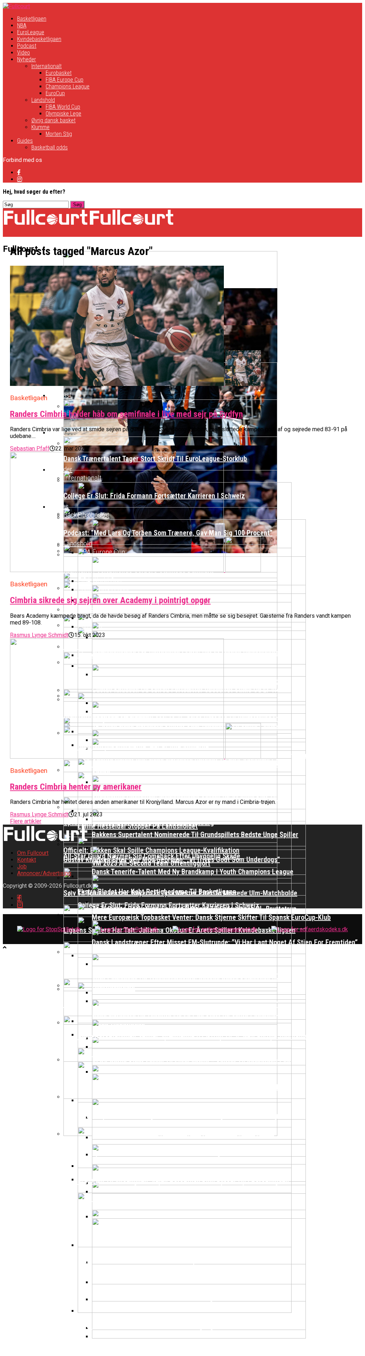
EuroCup (55, 93)
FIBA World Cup (63, 106)
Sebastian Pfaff (30, 448)
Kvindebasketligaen (39, 39)
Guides (25, 140)
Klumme (40, 127)
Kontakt (26, 859)
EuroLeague (30, 32)
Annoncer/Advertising (44, 873)
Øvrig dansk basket (53, 120)
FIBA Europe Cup (64, 79)
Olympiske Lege (63, 113)
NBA (21, 25)
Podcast (26, 45)
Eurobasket (59, 73)
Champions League (67, 86)
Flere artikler (25, 821)
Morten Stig (59, 134)
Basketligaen (31, 18)
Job (22, 866)
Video (23, 52)
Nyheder (26, 59)
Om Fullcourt (32, 853)
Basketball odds (49, 147)
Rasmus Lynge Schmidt (39, 635)
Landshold (43, 100)
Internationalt (46, 66)
